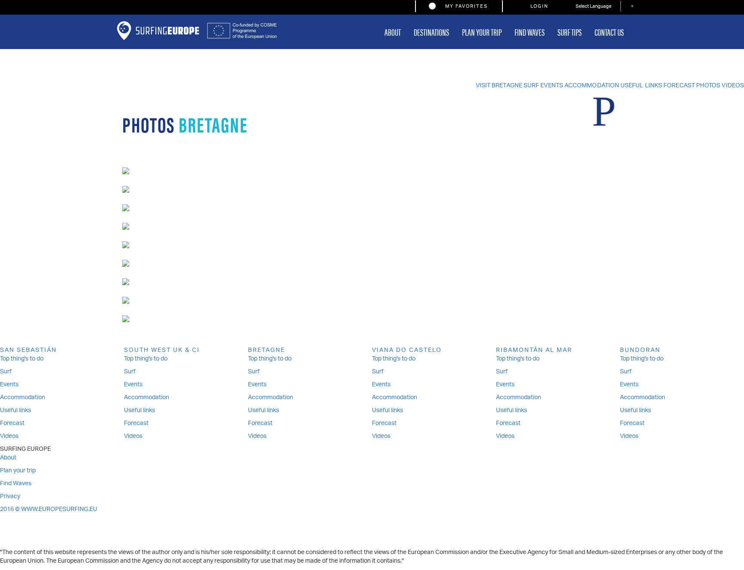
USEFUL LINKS (641, 85)
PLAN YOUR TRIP (482, 31)
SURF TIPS (570, 31)
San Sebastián (28, 350)
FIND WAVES (530, 31)
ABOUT (392, 31)
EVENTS (551, 85)
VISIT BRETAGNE (499, 85)
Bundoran (640, 350)
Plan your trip (18, 471)
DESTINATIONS (431, 31)
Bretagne (266, 350)
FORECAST (679, 85)
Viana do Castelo (407, 350)
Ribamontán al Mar (534, 350)
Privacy (10, 496)
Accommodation (22, 397)
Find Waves (15, 483)
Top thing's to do (21, 359)
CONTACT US (609, 31)
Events (9, 384)
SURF (531, 85)
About (8, 458)
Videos (9, 436)
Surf (6, 372)
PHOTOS (708, 85)
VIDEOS (733, 85)
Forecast (12, 423)
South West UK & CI (162, 350)
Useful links (15, 410)
